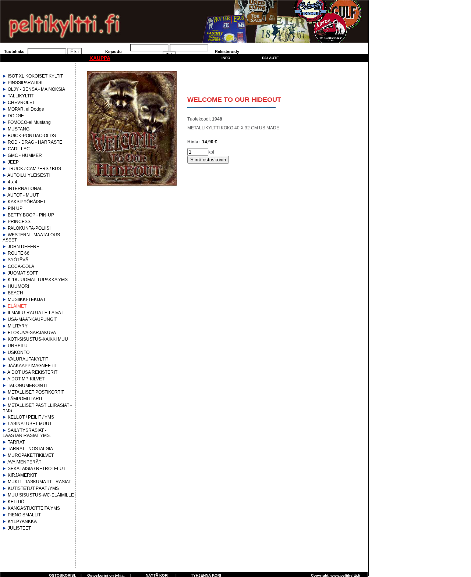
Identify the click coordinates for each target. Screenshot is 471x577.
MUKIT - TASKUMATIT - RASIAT (39, 481)
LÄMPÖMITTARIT (25, 398)
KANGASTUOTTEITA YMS (34, 508)
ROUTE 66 (18, 253)
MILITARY (18, 326)
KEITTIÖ (16, 501)
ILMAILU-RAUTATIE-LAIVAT (35, 312)
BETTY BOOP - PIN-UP (31, 215)
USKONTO (18, 352)
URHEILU (18, 345)
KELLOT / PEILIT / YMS (31, 417)
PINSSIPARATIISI (25, 82)
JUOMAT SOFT (23, 273)
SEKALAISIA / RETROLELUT (36, 468)
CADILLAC (19, 148)
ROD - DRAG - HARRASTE (35, 142)
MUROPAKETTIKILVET (31, 455)
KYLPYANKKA (22, 521)
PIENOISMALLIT (24, 514)
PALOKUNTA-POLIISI (29, 228)
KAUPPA (99, 58)
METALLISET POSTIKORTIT (36, 392)
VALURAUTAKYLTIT (28, 359)
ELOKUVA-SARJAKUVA (32, 332)
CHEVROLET (21, 102)
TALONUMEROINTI (27, 385)
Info (226, 58)
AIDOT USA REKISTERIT (32, 372)
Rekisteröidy (227, 51)
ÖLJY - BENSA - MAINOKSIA (36, 89)
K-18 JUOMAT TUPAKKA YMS (38, 279)
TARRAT (16, 442)
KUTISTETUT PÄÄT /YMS (33, 488)
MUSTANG (18, 129)
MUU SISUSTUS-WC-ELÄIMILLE (41, 495)
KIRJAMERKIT (22, 475)
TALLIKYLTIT (20, 95)
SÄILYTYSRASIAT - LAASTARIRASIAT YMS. (27, 433)
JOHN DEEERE (23, 246)
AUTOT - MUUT (23, 195)
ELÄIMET (17, 306)
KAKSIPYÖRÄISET (27, 201)
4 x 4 (12, 181)
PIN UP (15, 208)
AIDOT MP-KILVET (26, 378)
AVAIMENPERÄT (24, 462)
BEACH (15, 292)
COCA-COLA (21, 266)
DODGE (16, 115)
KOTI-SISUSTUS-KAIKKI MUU (38, 339)
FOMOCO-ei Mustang (29, 122)
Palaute (270, 58)
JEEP (13, 162)
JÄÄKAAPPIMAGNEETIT (32, 365)
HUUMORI (18, 286)
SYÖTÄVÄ (18, 259)
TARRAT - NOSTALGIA (30, 448)
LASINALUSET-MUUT (30, 423)
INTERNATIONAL (25, 188)
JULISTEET (19, 528)
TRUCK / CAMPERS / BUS (34, 168)
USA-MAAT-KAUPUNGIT (32, 319)
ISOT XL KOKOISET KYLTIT (35, 76)
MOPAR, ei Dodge (26, 109)
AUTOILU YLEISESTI (28, 175)
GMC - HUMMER (25, 155)
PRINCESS (19, 221)
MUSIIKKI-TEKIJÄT (27, 299)
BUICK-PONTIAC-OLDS (32, 135)
